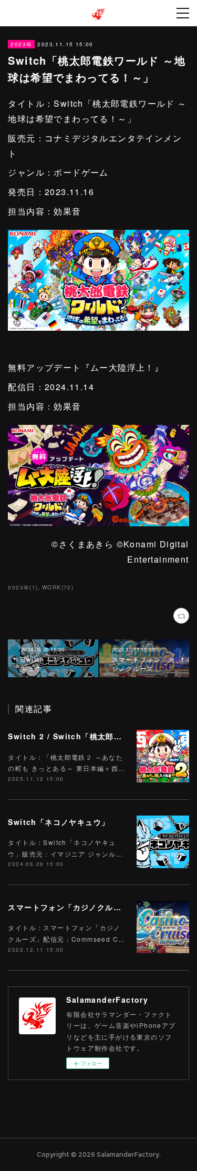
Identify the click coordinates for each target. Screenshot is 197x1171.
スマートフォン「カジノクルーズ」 (72, 907)
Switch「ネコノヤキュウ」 (58, 822)
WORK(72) (58, 587)
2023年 (21, 44)
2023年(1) (23, 587)
